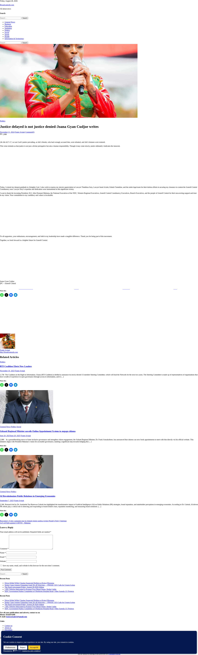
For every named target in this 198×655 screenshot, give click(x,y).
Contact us (8, 626)
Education (8, 26)
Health (7, 37)
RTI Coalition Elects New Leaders (16, 366)
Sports (7, 34)
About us (8, 628)
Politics (7, 30)
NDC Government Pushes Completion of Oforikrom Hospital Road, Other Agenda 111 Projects (39, 591)
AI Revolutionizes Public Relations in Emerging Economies (27, 496)
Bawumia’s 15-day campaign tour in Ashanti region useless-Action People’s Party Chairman (33, 521)
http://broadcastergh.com (9, 352)
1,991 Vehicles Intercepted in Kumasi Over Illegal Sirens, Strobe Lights (30, 589)
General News (10, 22)
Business (8, 24)
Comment (4, 549)
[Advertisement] (70, 167)
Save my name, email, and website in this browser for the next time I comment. (31, 566)
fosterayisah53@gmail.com (16, 617)
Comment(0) (29, 132)
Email (3, 557)
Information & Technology (14, 39)
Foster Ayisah (20, 132)
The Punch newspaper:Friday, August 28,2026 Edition (24, 587)
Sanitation (8, 28)
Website (3, 561)
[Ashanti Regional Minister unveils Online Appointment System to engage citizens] (99, 407)
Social (7, 32)
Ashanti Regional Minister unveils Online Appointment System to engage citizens (38, 431)
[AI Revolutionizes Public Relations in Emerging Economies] (99, 472)
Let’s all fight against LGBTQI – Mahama (15, 523)
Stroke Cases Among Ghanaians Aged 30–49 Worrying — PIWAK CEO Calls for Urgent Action (40, 585)
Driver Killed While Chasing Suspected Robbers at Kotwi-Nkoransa (29, 583)
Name (3, 553)
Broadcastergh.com (7, 5)
